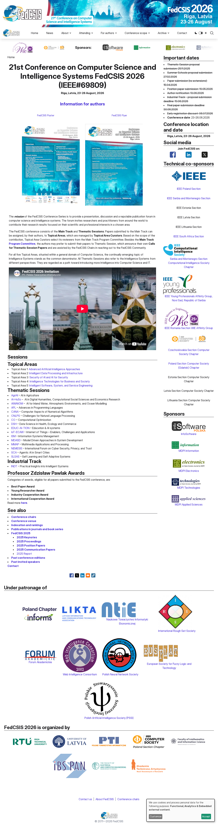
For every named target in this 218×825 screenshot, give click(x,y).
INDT (14, 466)
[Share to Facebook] (71, 575)
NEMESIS (16, 448)
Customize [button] (155, 816)
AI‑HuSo (16, 399)
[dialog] (180, 810)
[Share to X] (77, 575)
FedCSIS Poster (45, 115)
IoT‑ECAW (17, 432)
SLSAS (15, 456)
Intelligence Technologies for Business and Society (60, 381)
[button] (93, 575)
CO (13, 420)
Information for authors (82, 104)
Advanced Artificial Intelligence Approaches (54, 369)
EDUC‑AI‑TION (20, 428)
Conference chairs (128, 799)
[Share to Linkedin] (82, 575)
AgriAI (14, 395)
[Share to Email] (88, 575)
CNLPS (15, 415)
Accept (206, 816)
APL (13, 407)
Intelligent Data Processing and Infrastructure (56, 373)
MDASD (16, 440)
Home (34, 33)
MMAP (15, 444)
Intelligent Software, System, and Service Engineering (60, 385)
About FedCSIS (105, 799)
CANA (15, 411)
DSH (14, 424)
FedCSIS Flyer (119, 115)
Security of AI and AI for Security (48, 377)
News (49, 33)
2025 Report (24, 553)
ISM (13, 436)
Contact (182, 33)
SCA (14, 452)
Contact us (85, 799)
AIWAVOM (17, 403)
